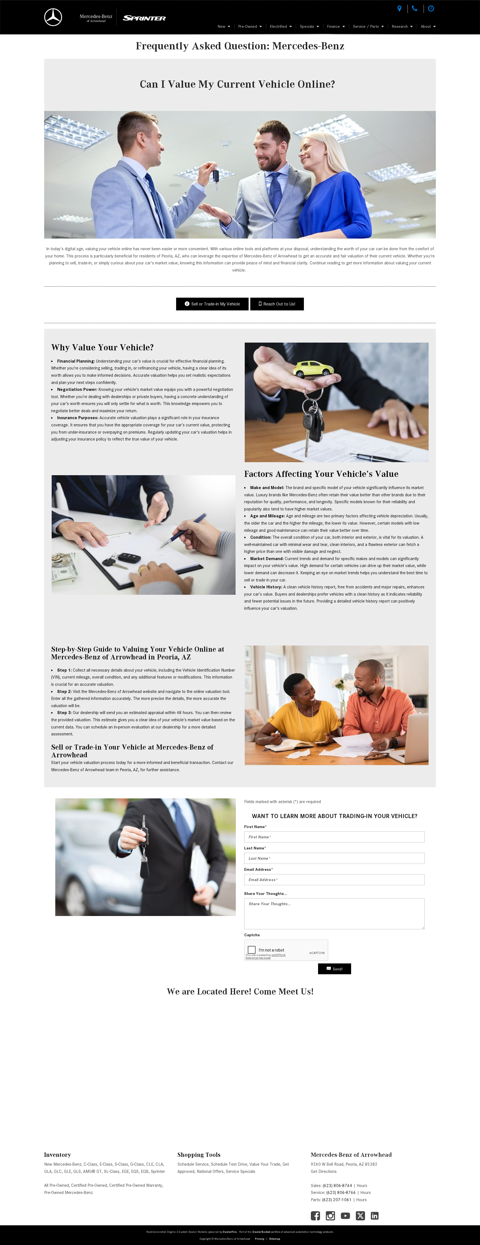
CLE (149, 1164)
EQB (145, 1171)
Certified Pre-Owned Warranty (135, 1185)
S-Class (121, 1164)
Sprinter (158, 1171)
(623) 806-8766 (341, 1192)
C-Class (90, 1164)
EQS (135, 1171)
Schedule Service (193, 1164)
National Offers (210, 1171)
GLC (58, 1171)
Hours (362, 1185)
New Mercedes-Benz (62, 1164)
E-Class (105, 1164)
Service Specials (240, 1171)
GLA (48, 1171)
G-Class (137, 1164)
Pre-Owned (247, 26)
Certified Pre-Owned (89, 1185)
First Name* (255, 826)
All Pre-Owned (56, 1185)
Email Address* (258, 869)
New (221, 26)
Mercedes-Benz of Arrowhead (351, 1154)
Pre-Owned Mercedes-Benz (68, 1192)
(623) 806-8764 (337, 1185)
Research (400, 26)
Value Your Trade (264, 1164)
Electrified (278, 26)
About (426, 26)
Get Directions (324, 1171)
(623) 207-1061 (337, 1199)
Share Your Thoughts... (265, 893)
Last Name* (255, 848)
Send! (337, 969)
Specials (307, 26)
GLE (67, 1171)
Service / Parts (366, 26)
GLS (77, 1171)
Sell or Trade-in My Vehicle (215, 304)
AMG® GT (92, 1171)
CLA (159, 1164)
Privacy (259, 1238)
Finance (333, 26)
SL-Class (111, 1171)
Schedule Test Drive (229, 1164)
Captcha (252, 935)
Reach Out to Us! (279, 304)
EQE (125, 1171)
